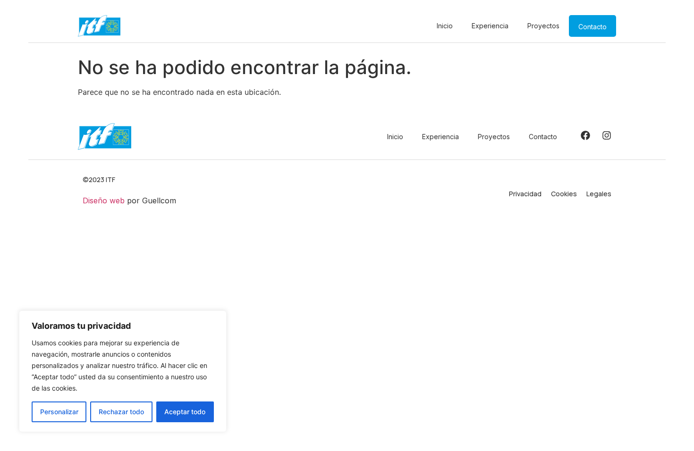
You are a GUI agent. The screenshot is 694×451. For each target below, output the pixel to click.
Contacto (592, 27)
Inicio (445, 26)
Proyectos (543, 26)
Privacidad (525, 193)
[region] (123, 371)
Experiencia (490, 26)
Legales (598, 193)
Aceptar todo (184, 412)
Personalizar (59, 412)
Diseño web (104, 200)
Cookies (564, 193)
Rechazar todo (121, 412)
